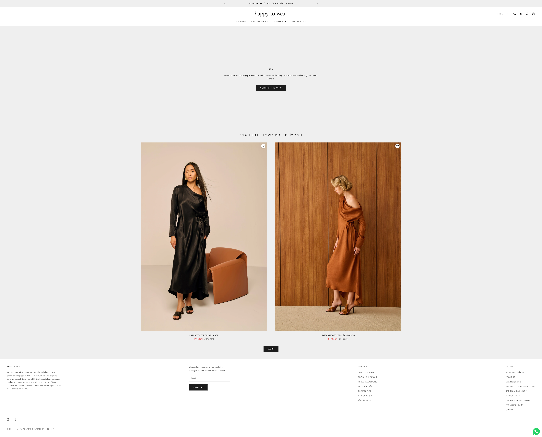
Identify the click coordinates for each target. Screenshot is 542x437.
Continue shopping (271, 88)
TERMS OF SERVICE (514, 405)
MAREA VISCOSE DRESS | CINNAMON (338, 335)
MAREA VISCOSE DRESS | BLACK (203, 335)
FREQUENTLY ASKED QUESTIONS (520, 386)
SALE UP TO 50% (299, 22)
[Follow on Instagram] (8, 419)
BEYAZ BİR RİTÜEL (365, 386)
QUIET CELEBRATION (259, 22)
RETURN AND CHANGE (516, 391)
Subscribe (198, 387)
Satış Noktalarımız (513, 381)
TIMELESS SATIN (280, 22)
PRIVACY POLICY (513, 395)
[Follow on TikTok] (15, 419)
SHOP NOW (241, 22)
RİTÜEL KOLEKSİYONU (367, 381)
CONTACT (510, 409)
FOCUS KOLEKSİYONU (368, 377)
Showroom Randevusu (515, 372)
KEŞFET (271, 349)
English (502, 14)
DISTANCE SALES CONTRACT (519, 400)
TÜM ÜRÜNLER (364, 400)
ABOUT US (510, 377)
